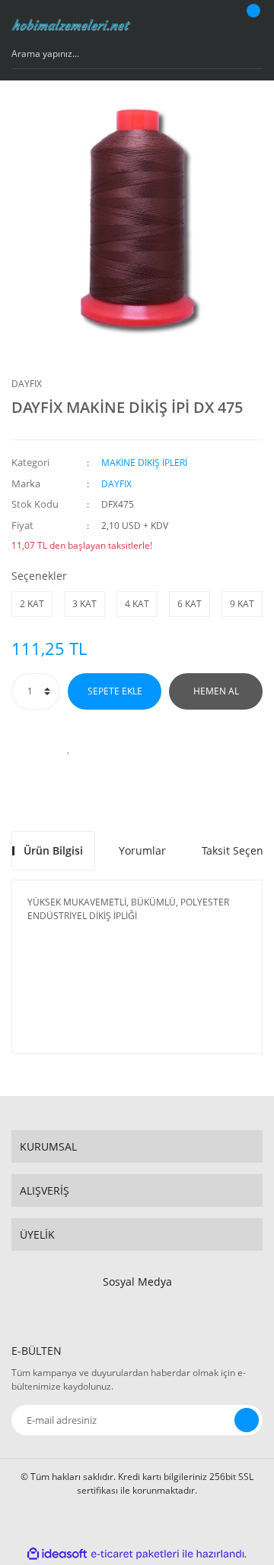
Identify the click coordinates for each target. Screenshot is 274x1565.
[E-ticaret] (135, 1554)
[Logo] (71, 25)
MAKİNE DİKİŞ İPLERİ (144, 462)
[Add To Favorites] (68, 747)
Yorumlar (142, 850)
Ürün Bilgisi (53, 850)
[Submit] (246, 1420)
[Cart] (251, 25)
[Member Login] (217, 25)
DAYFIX (26, 383)
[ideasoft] (57, 1554)
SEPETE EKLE (115, 691)
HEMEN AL (216, 691)
